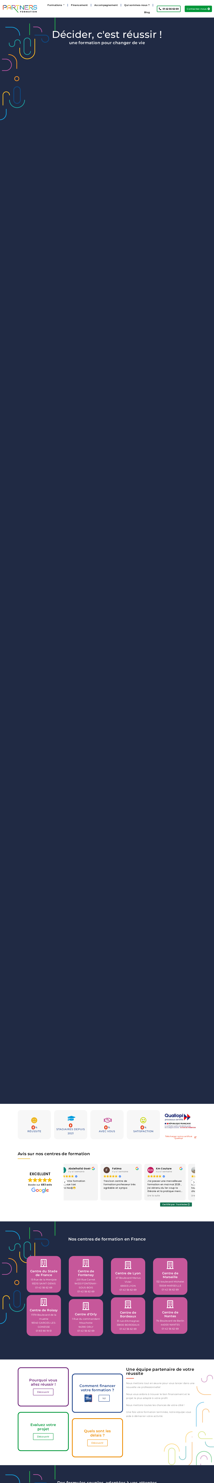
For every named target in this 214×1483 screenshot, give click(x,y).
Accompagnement (106, 5)
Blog (147, 12)
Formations (54, 5)
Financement (79, 5)
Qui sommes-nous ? (137, 5)
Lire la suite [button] (118, 1195)
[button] (193, 1182)
